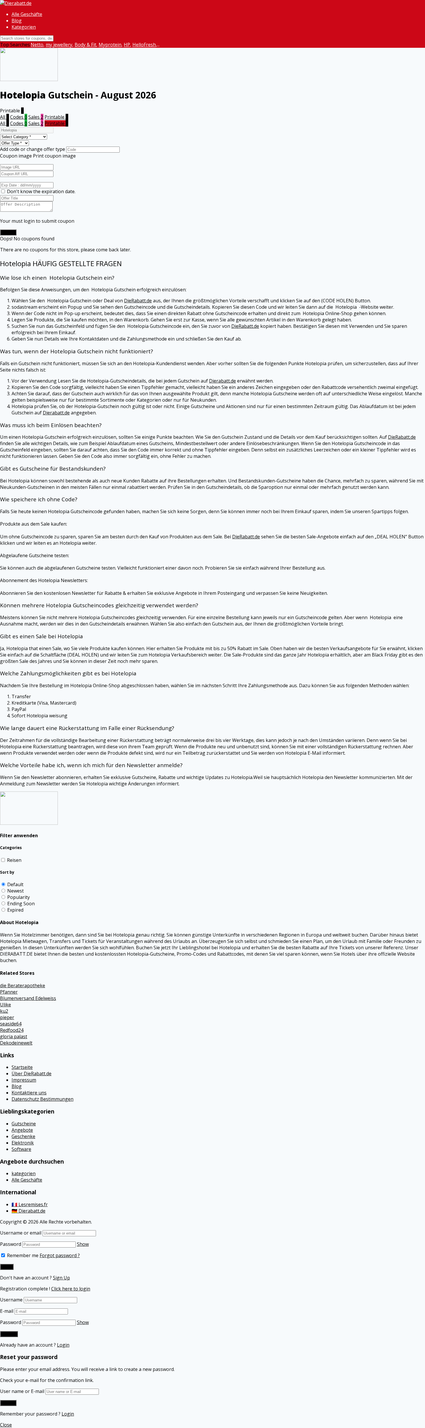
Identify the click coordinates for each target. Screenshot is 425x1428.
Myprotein (110, 44)
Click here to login (70, 1289)
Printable (56, 117)
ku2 (4, 1011)
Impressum (24, 1080)
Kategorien (24, 27)
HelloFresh (144, 44)
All (4, 117)
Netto (37, 44)
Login (63, 1345)
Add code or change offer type (32, 149)
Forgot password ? (60, 1255)
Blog (17, 20)
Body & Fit (85, 44)
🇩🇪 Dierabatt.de (28, 1211)
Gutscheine (24, 1123)
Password (10, 1244)
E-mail (6, 1311)
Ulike (5, 1004)
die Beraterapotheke (22, 985)
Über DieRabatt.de (31, 1073)
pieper (7, 1017)
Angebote (22, 1130)
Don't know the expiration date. (41, 191)
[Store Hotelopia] (29, 79)
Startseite (22, 1067)
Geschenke (23, 1136)
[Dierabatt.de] (16, 3)
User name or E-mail (22, 1391)
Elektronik (23, 1143)
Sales (35, 117)
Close (6, 1425)
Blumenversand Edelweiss (28, 998)
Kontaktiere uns (29, 1092)
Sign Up (61, 1278)
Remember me (22, 1255)
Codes (18, 117)
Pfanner (9, 992)
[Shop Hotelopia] (29, 823)
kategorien (24, 1173)
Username (11, 1300)
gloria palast (13, 1036)
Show (83, 1244)
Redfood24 (11, 1030)
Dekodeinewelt (16, 1043)
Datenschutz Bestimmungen (42, 1099)
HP (127, 44)
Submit (8, 232)
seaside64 (10, 1024)
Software (21, 1149)
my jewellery (59, 44)
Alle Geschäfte (27, 14)
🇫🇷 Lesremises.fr (30, 1204)
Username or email (20, 1233)
